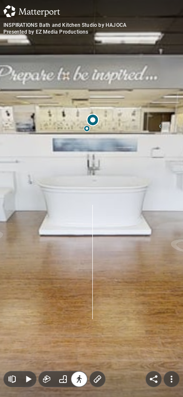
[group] (63, 379)
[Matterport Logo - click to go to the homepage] (32, 11)
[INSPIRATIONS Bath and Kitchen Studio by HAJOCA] (91, 198)
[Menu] (171, 379)
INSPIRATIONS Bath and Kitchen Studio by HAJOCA (64, 25)
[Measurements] (97, 379)
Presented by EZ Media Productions (46, 32)
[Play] (28, 379)
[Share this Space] (154, 379)
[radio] (47, 379)
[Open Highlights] (12, 379)
